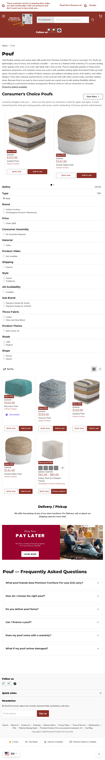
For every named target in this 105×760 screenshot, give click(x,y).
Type (5, 193)
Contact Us (25, 725)
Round (8, 356)
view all (98, 187)
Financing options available (14, 86)
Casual (8, 278)
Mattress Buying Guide (28, 728)
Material (7, 240)
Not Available (11, 256)
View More (91, 96)
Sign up (43, 713)
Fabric (8, 245)
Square (8, 359)
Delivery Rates (50, 725)
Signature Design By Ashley (17, 303)
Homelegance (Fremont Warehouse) (21, 212)
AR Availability (11, 286)
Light (7, 342)
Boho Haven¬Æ (12, 331)
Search (5, 725)
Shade (6, 336)
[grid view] (94, 369)
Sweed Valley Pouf (64, 164)
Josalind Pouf (13, 161)
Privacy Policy (64, 725)
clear (99, 193)
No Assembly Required (15, 234)
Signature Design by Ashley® (18, 306)
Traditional (10, 281)
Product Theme (12, 325)
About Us (14, 725)
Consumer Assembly (15, 229)
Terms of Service (79, 725)
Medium (9, 345)
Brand (6, 204)
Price (5, 218)
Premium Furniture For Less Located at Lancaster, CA (61, 728)
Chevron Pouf (44, 418)
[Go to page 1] (51, 185)
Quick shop (16, 171)
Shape (6, 350)
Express (9, 267)
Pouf (7, 198)
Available (9, 292)
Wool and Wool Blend (15, 320)
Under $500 (10, 223)
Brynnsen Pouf (11, 406)
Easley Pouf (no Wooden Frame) (49, 479)
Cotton (8, 317)
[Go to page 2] (53, 184)
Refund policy (94, 725)
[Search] (92, 20)
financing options (26, 628)
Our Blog (89, 728)
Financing (37, 725)
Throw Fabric (10, 311)
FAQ (14, 728)
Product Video (11, 251)
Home (5, 46)
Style (5, 273)
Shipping (7, 262)
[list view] (100, 369)
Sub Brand (8, 297)
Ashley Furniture (13, 164)
